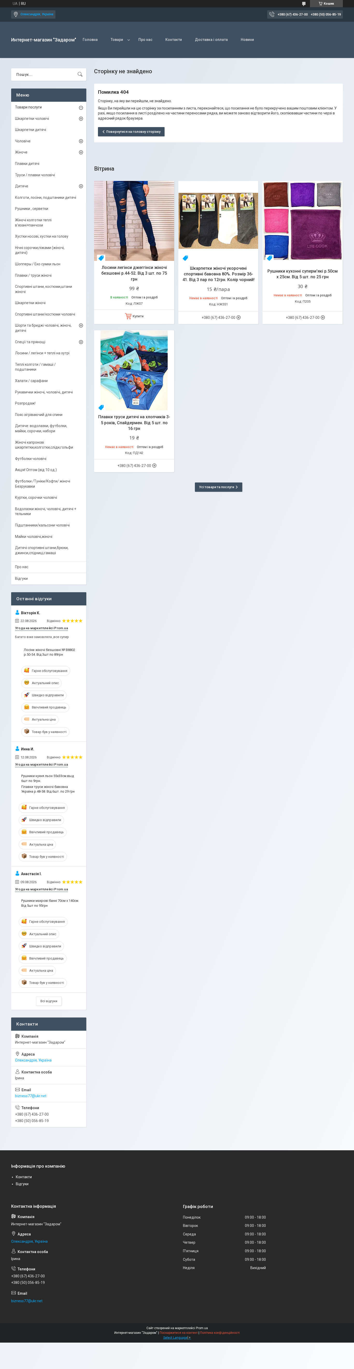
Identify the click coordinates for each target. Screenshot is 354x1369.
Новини (247, 40)
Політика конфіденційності (220, 1333)
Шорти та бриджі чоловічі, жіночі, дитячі (43, 328)
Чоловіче (23, 141)
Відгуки (21, 578)
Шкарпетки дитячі (30, 130)
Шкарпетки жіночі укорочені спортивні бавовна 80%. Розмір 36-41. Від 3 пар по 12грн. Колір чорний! (218, 274)
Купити (138, 316)
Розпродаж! (25, 403)
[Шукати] (80, 74)
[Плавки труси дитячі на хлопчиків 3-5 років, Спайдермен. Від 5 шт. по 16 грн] (134, 370)
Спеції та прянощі (30, 342)
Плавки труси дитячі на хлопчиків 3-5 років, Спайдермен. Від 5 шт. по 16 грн (134, 422)
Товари (117, 40)
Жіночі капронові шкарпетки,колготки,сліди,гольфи (44, 445)
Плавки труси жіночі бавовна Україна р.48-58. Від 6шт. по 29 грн (48, 789)
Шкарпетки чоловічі (32, 118)
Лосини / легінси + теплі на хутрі (42, 353)
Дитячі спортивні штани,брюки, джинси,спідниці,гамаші (41, 550)
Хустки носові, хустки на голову (41, 236)
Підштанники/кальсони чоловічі (42, 525)
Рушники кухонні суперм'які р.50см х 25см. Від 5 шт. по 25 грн (302, 274)
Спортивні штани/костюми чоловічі (45, 314)
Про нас (145, 40)
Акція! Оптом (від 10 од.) (36, 470)
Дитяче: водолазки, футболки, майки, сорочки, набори (41, 428)
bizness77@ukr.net (30, 1096)
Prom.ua (202, 1328)
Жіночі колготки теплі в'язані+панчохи (33, 222)
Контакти (173, 40)
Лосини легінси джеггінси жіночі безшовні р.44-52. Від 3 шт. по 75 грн (134, 273)
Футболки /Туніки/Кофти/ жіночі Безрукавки (42, 483)
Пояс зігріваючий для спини (38, 415)
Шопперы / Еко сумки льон (37, 264)
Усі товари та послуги (216, 487)
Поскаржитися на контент (179, 1333)
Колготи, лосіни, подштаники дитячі (45, 197)
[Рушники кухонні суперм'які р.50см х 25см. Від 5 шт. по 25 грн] (303, 221)
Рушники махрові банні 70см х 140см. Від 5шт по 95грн (50, 903)
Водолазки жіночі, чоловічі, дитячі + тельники (45, 511)
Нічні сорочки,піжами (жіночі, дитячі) (40, 250)
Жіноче (21, 152)
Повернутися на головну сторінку (133, 132)
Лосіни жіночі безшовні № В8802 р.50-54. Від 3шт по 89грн (49, 652)
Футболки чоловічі (30, 459)
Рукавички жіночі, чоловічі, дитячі (44, 392)
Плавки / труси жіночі (33, 275)
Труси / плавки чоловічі (35, 175)
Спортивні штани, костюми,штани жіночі (43, 289)
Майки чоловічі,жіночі (33, 537)
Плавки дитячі (27, 164)
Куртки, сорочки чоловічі (36, 497)
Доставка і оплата (211, 40)
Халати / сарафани (31, 381)
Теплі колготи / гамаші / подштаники (35, 367)
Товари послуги (28, 107)
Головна (90, 40)
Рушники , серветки (31, 209)
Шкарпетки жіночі (30, 303)
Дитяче (21, 186)
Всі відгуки (48, 1001)
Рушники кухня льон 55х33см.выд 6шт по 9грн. (47, 778)
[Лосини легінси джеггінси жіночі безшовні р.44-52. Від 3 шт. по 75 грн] (134, 221)
